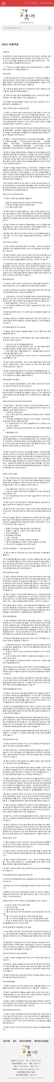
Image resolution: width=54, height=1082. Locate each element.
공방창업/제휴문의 (46, 3)
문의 (14, 1041)
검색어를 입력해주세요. (12, 28)
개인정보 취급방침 (41, 1041)
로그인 (27, 3)
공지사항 (6, 1041)
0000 (33, 1072)
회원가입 (34, 3)
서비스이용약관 (25, 1041)
